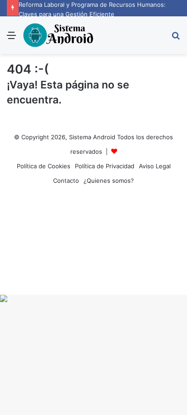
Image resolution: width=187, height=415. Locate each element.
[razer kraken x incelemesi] (93, 298)
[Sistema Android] (59, 35)
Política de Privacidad (104, 166)
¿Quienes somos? (109, 180)
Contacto (66, 180)
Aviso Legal (155, 166)
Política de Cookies (43, 166)
